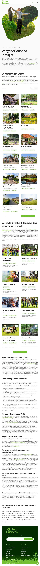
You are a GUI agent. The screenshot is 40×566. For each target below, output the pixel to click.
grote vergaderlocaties (19, 459)
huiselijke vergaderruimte (12, 422)
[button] (37, 2)
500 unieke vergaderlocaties (7, 417)
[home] (5, 2)
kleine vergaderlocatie (31, 363)
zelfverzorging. (16, 446)
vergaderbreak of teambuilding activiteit (15, 81)
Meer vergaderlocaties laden (12, 215)
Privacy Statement (19, 562)
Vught (19, 47)
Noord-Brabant (13, 47)
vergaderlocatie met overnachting (18, 442)
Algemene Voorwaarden (10, 562)
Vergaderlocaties (5, 47)
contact (3, 82)
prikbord (22, 80)
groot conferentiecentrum (10, 364)
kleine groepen (7, 456)
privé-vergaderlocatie (27, 454)
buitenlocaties (33, 403)
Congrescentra (18, 465)
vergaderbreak (32, 63)
